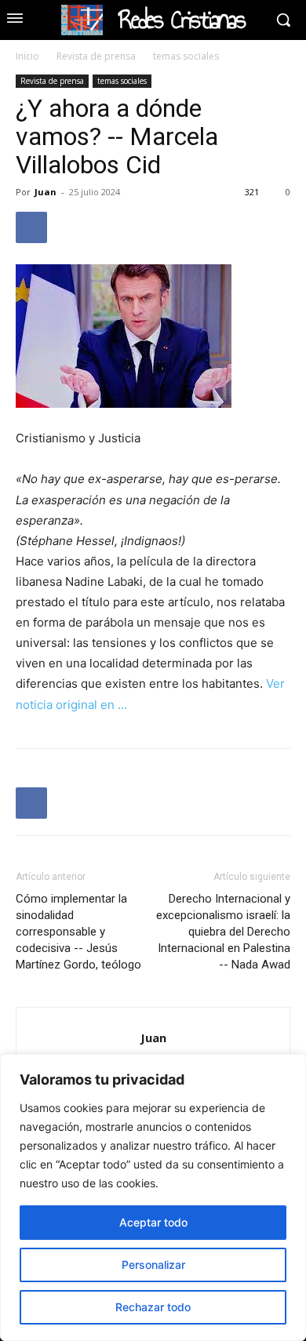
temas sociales (186, 56)
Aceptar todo (153, 1222)
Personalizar (153, 1264)
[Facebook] (31, 227)
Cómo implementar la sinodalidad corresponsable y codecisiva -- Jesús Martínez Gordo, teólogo (78, 932)
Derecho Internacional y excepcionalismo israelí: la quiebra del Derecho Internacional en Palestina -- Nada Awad (223, 932)
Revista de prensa (96, 56)
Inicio (27, 56)
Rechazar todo (153, 1307)
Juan (45, 192)
